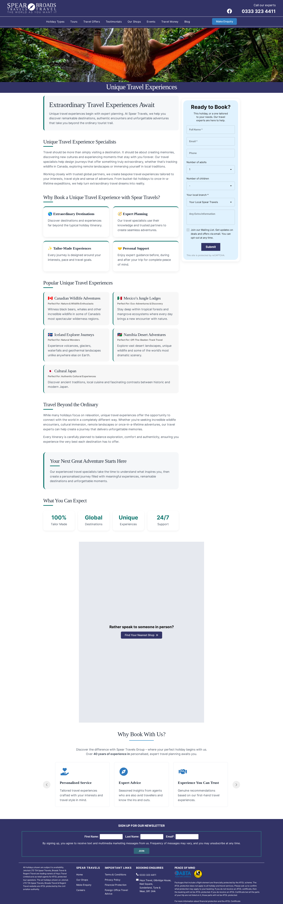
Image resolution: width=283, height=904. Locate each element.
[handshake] (183, 772)
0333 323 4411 (259, 11)
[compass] (124, 772)
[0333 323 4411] (146, 875)
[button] (141, 635)
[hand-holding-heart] (65, 772)
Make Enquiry (224, 21)
